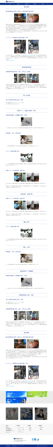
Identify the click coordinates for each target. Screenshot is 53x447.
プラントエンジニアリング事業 (12, 414)
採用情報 (40, 425)
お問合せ (7, 427)
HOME (7, 425)
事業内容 (18, 425)
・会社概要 (29, 429)
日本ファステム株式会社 (29, 55)
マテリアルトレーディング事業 (41, 414)
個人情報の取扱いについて (10, 430)
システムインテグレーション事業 (26, 414)
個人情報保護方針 (8, 445)
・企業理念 (29, 428)
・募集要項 (40, 429)
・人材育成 (40, 428)
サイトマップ (8, 432)
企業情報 (29, 425)
